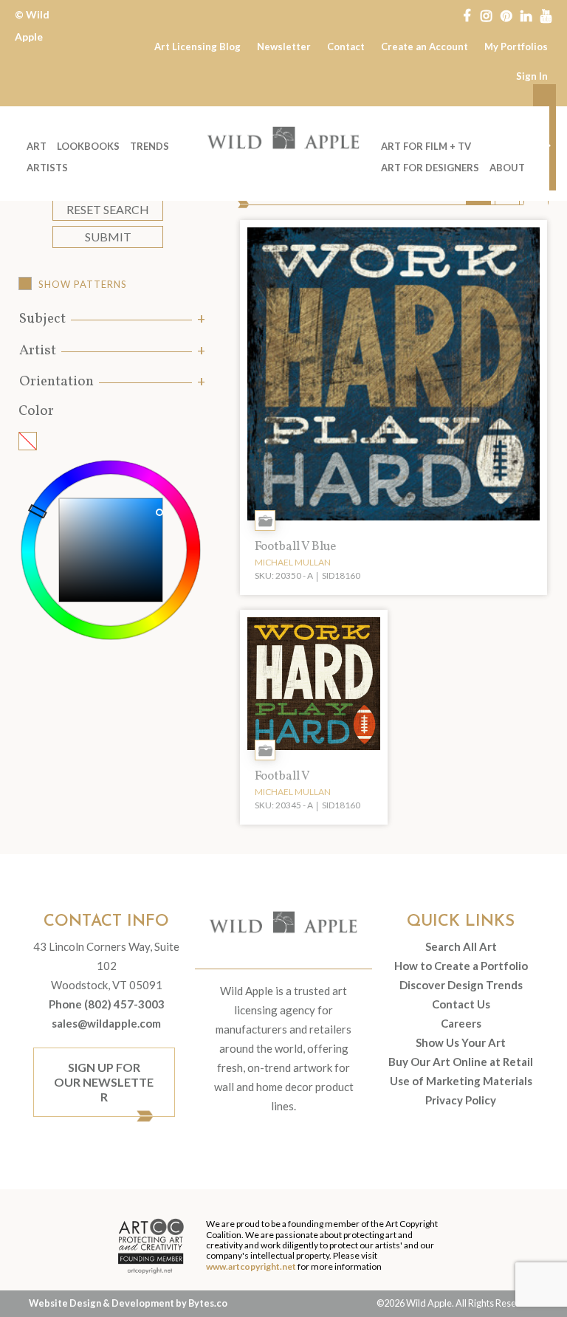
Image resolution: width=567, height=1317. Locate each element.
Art (37, 146)
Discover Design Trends (461, 984)
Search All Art (461, 946)
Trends (149, 146)
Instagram (486, 15)
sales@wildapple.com (106, 1023)
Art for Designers (430, 167)
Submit (108, 237)
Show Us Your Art (461, 1042)
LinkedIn (526, 15)
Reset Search (107, 209)
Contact (346, 46)
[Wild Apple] (283, 138)
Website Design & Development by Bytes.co (128, 1303)
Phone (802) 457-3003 (107, 1004)
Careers (461, 1023)
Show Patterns (82, 284)
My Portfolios (516, 46)
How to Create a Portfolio (461, 965)
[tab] (110, 319)
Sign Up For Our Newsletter (104, 1082)
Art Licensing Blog (197, 46)
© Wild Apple (32, 25)
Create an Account (424, 46)
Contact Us (461, 1004)
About (507, 167)
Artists (47, 167)
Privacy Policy (460, 1100)
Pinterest (506, 15)
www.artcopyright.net (251, 1266)
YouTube (546, 15)
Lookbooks (88, 146)
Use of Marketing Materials (461, 1080)
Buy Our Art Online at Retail (460, 1061)
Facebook (466, 15)
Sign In (532, 76)
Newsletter (284, 46)
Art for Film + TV (426, 146)
